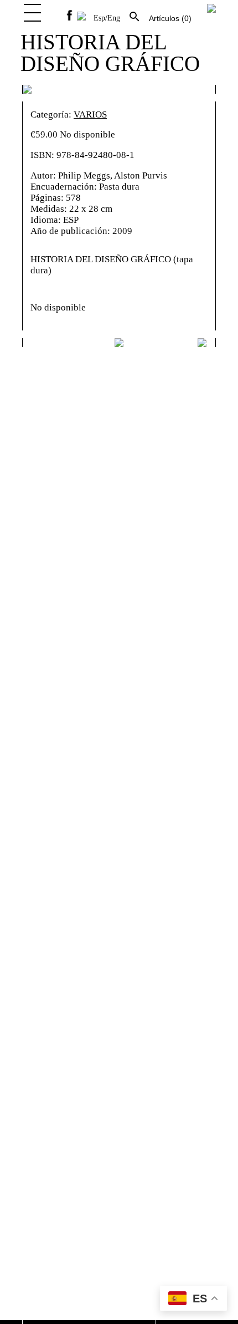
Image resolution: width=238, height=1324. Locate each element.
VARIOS (90, 114)
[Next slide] (203, 342)
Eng (113, 18)
